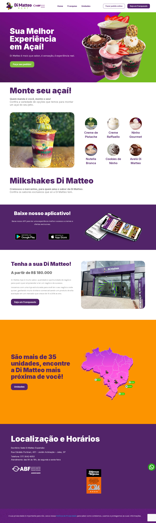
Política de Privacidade (66, 516)
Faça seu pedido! (22, 64)
